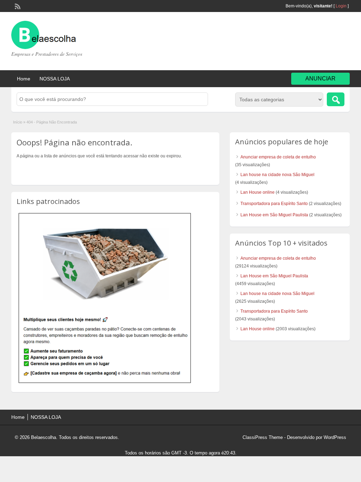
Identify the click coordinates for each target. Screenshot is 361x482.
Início (17, 122)
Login (341, 6)
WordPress (335, 437)
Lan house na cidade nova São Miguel (277, 174)
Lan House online (257, 192)
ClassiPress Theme (263, 437)
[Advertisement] (293, 42)
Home (23, 79)
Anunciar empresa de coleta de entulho (278, 157)
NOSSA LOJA (54, 79)
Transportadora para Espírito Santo (274, 203)
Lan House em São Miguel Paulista (274, 214)
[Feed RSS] (17, 5)
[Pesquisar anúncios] (335, 99)
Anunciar (320, 79)
